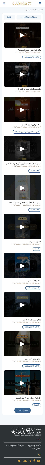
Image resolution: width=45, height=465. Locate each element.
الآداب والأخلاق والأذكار (31, 57)
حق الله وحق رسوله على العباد (28, 397)
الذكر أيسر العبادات (33, 358)
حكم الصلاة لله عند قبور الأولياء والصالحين (23, 163)
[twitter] (19, 460)
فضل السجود (35, 241)
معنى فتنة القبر (34, 280)
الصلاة (37, 249)
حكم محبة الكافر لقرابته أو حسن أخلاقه (25, 202)
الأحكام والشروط (34, 445)
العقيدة (36, 405)
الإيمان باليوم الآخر (33, 288)
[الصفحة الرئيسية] (21, 3)
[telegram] (30, 461)
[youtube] (38, 460)
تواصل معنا (36, 448)
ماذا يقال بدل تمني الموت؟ (29, 50)
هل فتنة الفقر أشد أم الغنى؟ (29, 89)
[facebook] (34, 460)
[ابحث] (4, 3)
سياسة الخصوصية (16, 445)
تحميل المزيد (22, 410)
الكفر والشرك (35, 170)
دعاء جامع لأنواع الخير (32, 319)
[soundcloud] (25, 460)
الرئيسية (40, 10)
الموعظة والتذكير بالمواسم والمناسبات (27, 131)
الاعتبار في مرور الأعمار (31, 124)
